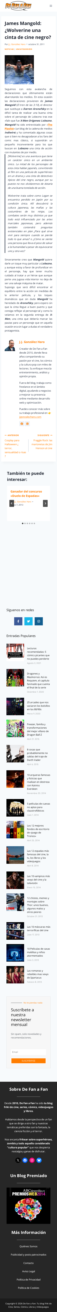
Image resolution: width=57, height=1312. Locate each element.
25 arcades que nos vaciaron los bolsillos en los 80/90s (38, 706)
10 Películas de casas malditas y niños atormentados (38, 952)
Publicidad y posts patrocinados (28, 1254)
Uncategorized (24, 49)
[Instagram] (39, 621)
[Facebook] (25, 1160)
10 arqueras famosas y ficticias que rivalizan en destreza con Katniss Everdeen (38, 781)
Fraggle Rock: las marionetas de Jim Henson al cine (42, 442)
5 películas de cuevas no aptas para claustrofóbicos (38, 807)
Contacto (28, 1263)
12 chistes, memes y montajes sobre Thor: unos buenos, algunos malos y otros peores (38, 905)
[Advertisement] (28, 571)
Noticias (9, 49)
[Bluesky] (39, 1160)
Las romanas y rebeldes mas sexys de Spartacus (38, 974)
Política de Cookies (28, 1287)
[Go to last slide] (11, 503)
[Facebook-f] (18, 621)
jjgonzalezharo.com (30, 416)
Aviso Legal (28, 1271)
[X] (18, 1160)
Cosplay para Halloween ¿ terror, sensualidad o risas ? (15, 446)
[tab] (22, 523)
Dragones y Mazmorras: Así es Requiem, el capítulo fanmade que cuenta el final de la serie (38, 680)
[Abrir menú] (50, 5)
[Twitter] (28, 621)
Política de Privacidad (28, 1279)
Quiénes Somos (28, 1246)
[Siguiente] (45, 503)
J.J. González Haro (16, 44)
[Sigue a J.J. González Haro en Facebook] (21, 423)
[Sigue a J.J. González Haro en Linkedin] (27, 423)
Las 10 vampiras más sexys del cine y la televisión (38, 880)
